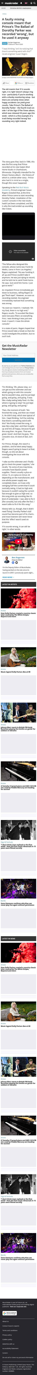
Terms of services (26, 366)
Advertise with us (8, 1344)
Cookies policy (7, 1339)
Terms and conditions (9, 1330)
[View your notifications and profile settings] (21, 3)
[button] (2, 3)
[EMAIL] (17, 562)
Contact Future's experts (10, 1326)
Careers (5, 1353)
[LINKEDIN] (13, 562)
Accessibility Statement (10, 1348)
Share (7, 83)
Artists (4, 14)
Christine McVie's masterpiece (20, 8)
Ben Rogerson (15, 43)
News (5, 43)
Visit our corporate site (18, 1307)
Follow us (20, 83)
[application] (18, 224)
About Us (5, 1321)
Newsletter (31, 83)
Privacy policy (7, 1335)
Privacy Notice (29, 368)
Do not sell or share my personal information (17, 1357)
